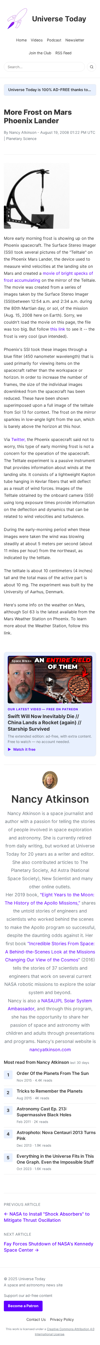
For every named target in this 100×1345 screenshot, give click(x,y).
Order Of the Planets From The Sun (53, 1073)
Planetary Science (21, 138)
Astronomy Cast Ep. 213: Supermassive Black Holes (44, 1111)
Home (21, 40)
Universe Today (59, 18)
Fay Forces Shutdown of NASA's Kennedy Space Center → (48, 1247)
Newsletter (74, 40)
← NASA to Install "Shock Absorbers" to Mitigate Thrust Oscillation (47, 1217)
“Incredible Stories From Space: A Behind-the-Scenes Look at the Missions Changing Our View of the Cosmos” (50, 951)
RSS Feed (63, 53)
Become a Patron (23, 1306)
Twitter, (18, 439)
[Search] (91, 67)
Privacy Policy (62, 1319)
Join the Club (40, 53)
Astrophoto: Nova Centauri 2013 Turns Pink (56, 1135)
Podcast (54, 40)
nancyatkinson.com (50, 1049)
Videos (37, 40)
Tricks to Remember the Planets (50, 1091)
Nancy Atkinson (22, 132)
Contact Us (36, 1319)
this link (57, 329)
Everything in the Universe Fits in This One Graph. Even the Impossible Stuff (55, 1159)
